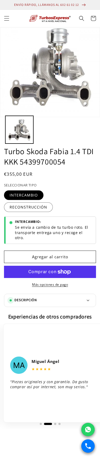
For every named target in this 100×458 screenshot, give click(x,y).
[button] (7, 18)
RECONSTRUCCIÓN (28, 207)
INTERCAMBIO (24, 195)
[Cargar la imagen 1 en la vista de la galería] (19, 130)
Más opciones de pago (50, 284)
